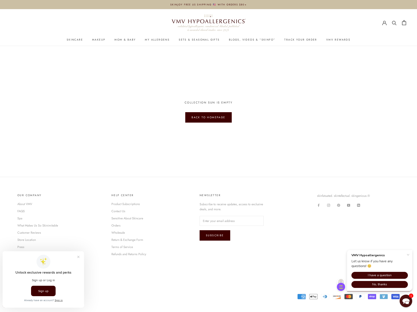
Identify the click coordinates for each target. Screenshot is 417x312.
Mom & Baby (125, 40)
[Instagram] (328, 205)
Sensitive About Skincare (127, 218)
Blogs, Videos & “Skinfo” (252, 40)
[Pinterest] (338, 205)
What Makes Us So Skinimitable (37, 225)
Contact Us (118, 211)
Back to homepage (208, 117)
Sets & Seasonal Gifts (199, 40)
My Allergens (157, 40)
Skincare (75, 40)
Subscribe (215, 235)
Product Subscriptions (125, 204)
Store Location (26, 240)
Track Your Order (300, 40)
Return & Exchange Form (127, 240)
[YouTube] (348, 205)
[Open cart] (404, 22)
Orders (116, 225)
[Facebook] (318, 205)
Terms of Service (122, 247)
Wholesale (118, 232)
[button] (406, 301)
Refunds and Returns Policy (128, 254)
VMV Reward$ (338, 40)
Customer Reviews (29, 232)
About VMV (24, 204)
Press (20, 247)
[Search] (394, 22)
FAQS (21, 211)
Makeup (98, 40)
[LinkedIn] (358, 205)
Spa (19, 218)
